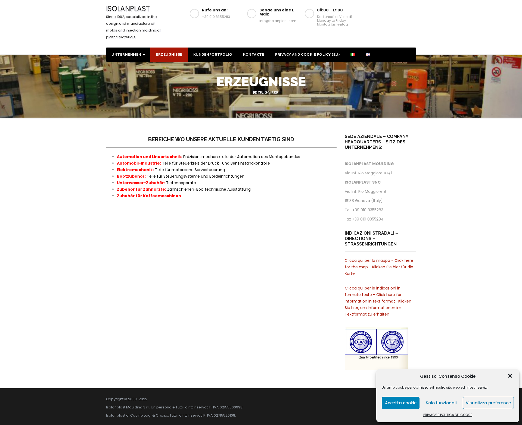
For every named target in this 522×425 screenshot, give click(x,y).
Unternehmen (126, 54)
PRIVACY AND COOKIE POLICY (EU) (307, 54)
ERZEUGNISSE (169, 54)
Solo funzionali (441, 403)
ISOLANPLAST (133, 22)
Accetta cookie (401, 403)
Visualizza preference (488, 403)
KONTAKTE (253, 54)
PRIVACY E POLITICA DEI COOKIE (447, 415)
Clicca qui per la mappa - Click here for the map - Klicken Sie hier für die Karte (379, 267)
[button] (510, 376)
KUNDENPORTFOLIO (212, 54)
